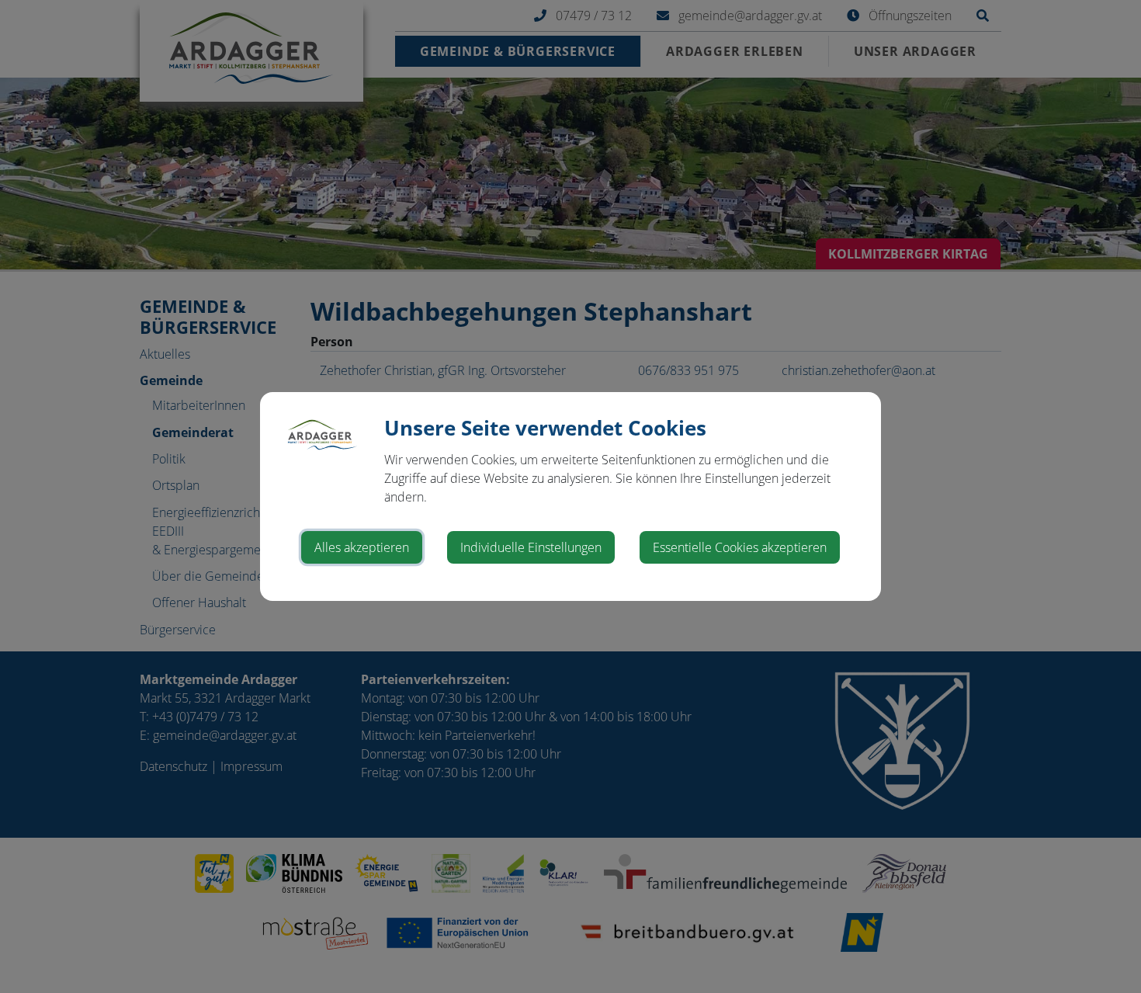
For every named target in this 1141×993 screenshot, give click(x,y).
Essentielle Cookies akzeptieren (740, 547)
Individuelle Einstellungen (531, 547)
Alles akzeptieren (361, 547)
